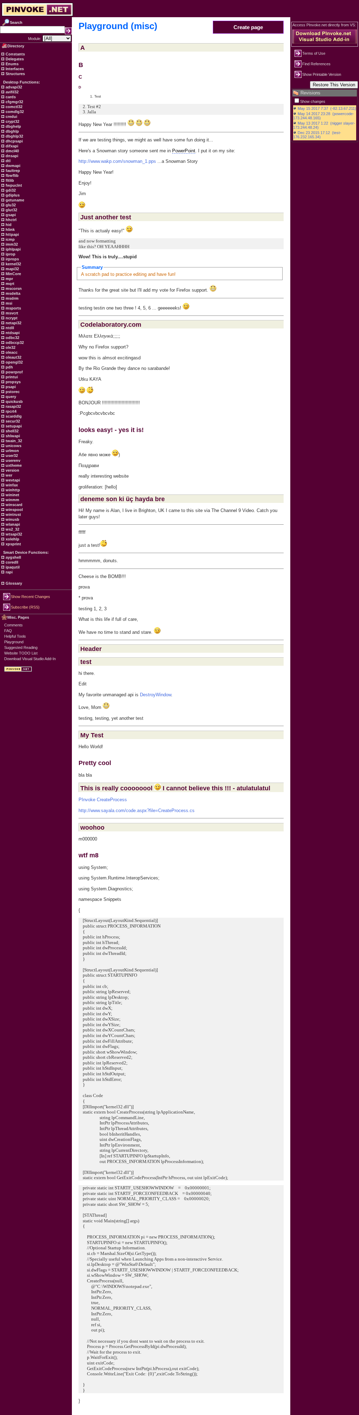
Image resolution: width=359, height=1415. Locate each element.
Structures (15, 74)
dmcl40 (12, 151)
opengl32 (14, 362)
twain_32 (13, 441)
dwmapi (12, 166)
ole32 (10, 347)
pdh (9, 367)
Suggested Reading (21, 647)
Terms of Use (313, 53)
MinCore (13, 274)
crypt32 (12, 121)
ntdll (9, 328)
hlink (10, 229)
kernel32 (13, 264)
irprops (12, 259)
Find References (316, 64)
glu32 (10, 205)
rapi (9, 572)
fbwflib (12, 175)
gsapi (10, 215)
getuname (14, 200)
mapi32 (12, 269)
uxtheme (13, 465)
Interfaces (14, 69)
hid (8, 224)
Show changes (312, 101)
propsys (13, 382)
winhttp (12, 490)
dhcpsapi (14, 141)
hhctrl (10, 220)
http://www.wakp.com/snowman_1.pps (117, 161)
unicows (13, 446)
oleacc (11, 352)
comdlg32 (14, 111)
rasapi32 (13, 406)
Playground (13, 642)
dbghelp (13, 126)
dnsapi (11, 156)
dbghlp (12, 131)
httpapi (12, 234)
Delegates (14, 59)
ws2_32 (12, 529)
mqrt (9, 283)
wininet (12, 495)
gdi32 (10, 190)
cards (10, 97)
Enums (12, 64)
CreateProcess (112, 799)
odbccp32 (14, 342)
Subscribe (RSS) (25, 607)
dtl (8, 161)
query (10, 396)
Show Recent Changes (30, 596)
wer (8, 475)
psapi (10, 387)
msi (8, 303)
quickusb (14, 401)
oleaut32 (13, 357)
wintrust (13, 514)
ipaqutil (12, 567)
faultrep (12, 170)
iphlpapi (13, 249)
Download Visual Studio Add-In (30, 659)
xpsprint (13, 544)
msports (13, 308)
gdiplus (12, 195)
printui (11, 377)
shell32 (12, 431)
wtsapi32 (13, 534)
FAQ (8, 631)
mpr (9, 279)
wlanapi (12, 524)
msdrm (12, 298)
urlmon (12, 451)
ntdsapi (12, 333)
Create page (248, 27)
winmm (12, 500)
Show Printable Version (321, 74)
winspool (14, 509)
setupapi (13, 426)
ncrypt (11, 318)
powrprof (14, 372)
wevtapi (12, 480)
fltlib (9, 180)
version (12, 470)
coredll (11, 562)
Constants (15, 54)
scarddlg (13, 416)
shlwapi (12, 436)
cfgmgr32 (14, 102)
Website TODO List (21, 653)
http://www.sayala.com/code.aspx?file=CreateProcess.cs (137, 810)
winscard (13, 505)
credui (11, 116)
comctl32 (13, 107)
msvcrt (11, 313)
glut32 (11, 210)
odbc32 (12, 338)
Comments (13, 625)
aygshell (13, 557)
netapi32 (13, 323)
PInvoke (87, 799)
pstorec (12, 392)
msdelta (12, 293)
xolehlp (12, 539)
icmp (10, 239)
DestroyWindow (155, 694)
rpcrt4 (10, 411)
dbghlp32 (14, 136)
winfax (11, 485)
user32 (11, 455)
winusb (12, 519)
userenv (12, 460)
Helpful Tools (15, 636)
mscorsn (13, 288)
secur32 (12, 421)
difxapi (11, 146)
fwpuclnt (13, 185)
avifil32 (12, 92)
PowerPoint (183, 150)
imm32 (11, 244)
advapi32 (13, 87)
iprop (10, 254)
